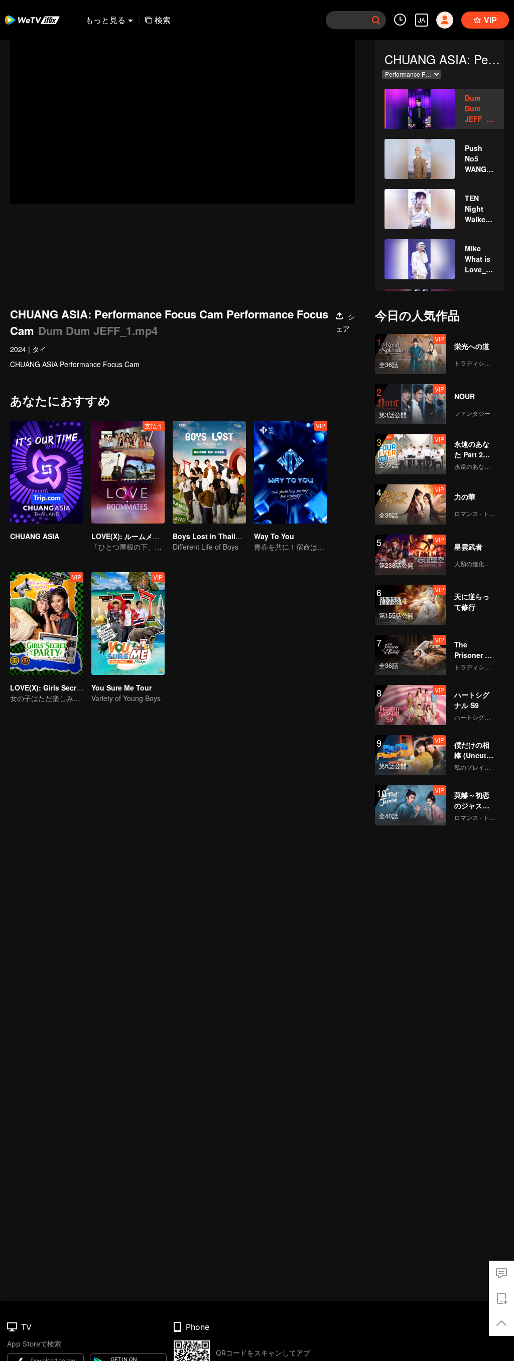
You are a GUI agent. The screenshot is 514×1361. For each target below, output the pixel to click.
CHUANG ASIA (34, 536)
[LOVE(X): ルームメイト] (128, 472)
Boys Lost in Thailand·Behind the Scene (242, 536)
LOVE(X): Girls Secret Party (56, 688)
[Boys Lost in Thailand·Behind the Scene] (209, 472)
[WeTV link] (32, 20)
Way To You (274, 536)
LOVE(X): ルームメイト (129, 536)
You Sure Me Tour (121, 688)
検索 (163, 20)
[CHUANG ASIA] (46, 472)
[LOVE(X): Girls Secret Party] (46, 623)
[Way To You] (290, 472)
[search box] (376, 20)
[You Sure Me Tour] (128, 623)
